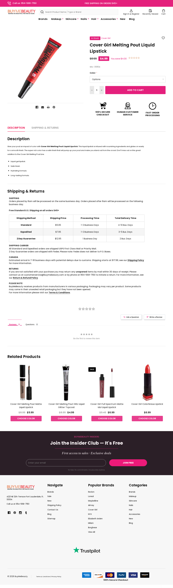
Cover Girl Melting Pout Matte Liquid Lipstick (26, 405)
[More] (62, 19)
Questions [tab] (30, 324)
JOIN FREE (128, 462)
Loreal (91, 496)
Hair (93, 19)
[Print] (48, 107)
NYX (90, 514)
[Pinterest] (53, 107)
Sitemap (51, 518)
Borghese (92, 527)
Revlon (91, 492)
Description (16, 128)
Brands (43, 19)
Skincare (71, 19)
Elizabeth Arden (95, 518)
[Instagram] (20, 512)
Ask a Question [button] (132, 317)
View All (91, 532)
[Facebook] (36, 107)
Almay (91, 505)
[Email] (42, 107)
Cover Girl (92, 509)
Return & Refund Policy (25, 277)
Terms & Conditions (59, 292)
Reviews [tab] (12, 324)
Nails (84, 19)
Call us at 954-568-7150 (18, 504)
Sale (49, 496)
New (122, 19)
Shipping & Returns (45, 128)
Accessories (108, 19)
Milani (90, 523)
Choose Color (26, 418)
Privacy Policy (56, 577)
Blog (132, 19)
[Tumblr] (26, 512)
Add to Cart (135, 90)
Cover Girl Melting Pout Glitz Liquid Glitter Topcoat (66, 405)
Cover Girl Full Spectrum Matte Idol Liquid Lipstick (106, 405)
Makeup (56, 19)
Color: (93, 73)
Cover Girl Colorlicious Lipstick (147, 404)
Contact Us (52, 509)
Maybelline (93, 500)
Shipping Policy (135, 260)
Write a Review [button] (155, 317)
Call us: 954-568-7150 (24, 3)
